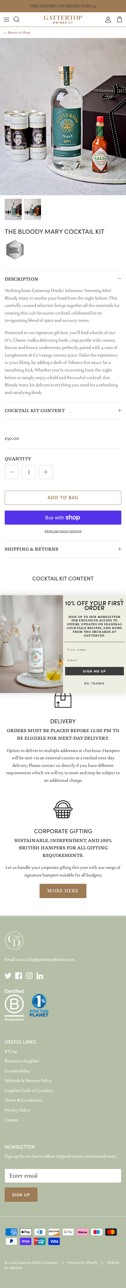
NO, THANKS (94, 683)
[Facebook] (18, 975)
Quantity (18, 459)
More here (63, 890)
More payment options (63, 531)
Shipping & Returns (31, 549)
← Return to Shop (16, 32)
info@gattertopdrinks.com (50, 959)
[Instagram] (29, 975)
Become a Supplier (22, 1061)
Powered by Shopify (83, 1262)
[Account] (106, 19)
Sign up (21, 1194)
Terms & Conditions (23, 1100)
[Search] (19, 19)
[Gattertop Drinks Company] (63, 19)
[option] (63, 116)
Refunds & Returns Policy (28, 1080)
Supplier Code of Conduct (29, 1090)
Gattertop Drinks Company (37, 1262)
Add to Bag (63, 497)
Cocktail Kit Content (35, 411)
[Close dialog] (121, 599)
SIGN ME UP (94, 671)
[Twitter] (8, 975)
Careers (11, 1120)
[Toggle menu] (6, 19)
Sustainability (17, 1071)
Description (21, 279)
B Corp (11, 1051)
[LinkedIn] (39, 975)
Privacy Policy (17, 1110)
